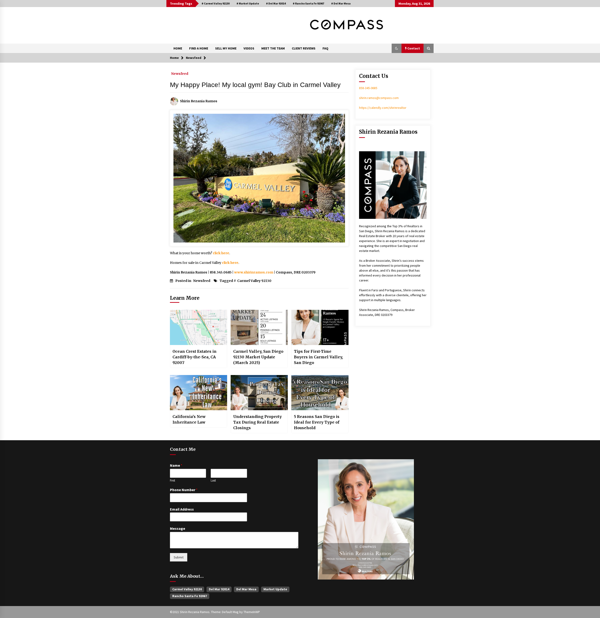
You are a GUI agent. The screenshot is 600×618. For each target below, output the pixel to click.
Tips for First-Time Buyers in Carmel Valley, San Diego (318, 357)
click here (221, 253)
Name (176, 465)
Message (177, 528)
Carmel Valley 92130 (254, 281)
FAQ (325, 48)
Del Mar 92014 (219, 589)
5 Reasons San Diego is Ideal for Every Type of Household (316, 422)
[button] (396, 48)
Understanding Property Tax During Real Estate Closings (257, 422)
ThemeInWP (252, 612)
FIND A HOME (198, 48)
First (172, 480)
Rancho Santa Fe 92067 (189, 596)
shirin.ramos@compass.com (379, 98)
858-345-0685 (368, 88)
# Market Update (247, 3)
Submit (179, 557)
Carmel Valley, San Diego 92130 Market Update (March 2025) (258, 357)
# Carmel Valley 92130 (215, 3)
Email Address (182, 509)
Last (213, 480)
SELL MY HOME (225, 48)
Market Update (275, 589)
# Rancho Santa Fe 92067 (308, 3)
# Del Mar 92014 (276, 3)
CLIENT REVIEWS (303, 48)
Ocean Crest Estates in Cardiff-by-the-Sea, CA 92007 (194, 357)
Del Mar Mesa (246, 589)
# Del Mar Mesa (341, 3)
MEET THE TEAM (273, 48)
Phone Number (184, 489)
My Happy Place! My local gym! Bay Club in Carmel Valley (255, 84)
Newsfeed (179, 73)
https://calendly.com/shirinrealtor (382, 108)
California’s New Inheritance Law (189, 419)
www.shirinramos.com (253, 272)
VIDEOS (249, 48)
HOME (177, 48)
